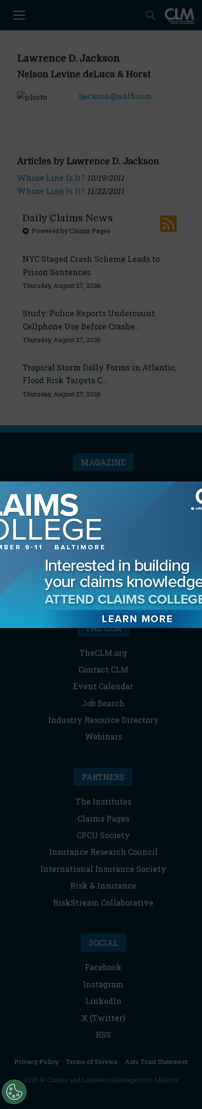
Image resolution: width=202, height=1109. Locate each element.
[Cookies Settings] (14, 1092)
